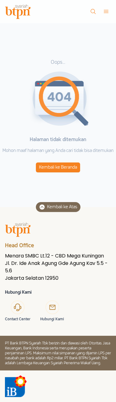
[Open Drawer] (106, 11)
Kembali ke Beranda (58, 167)
